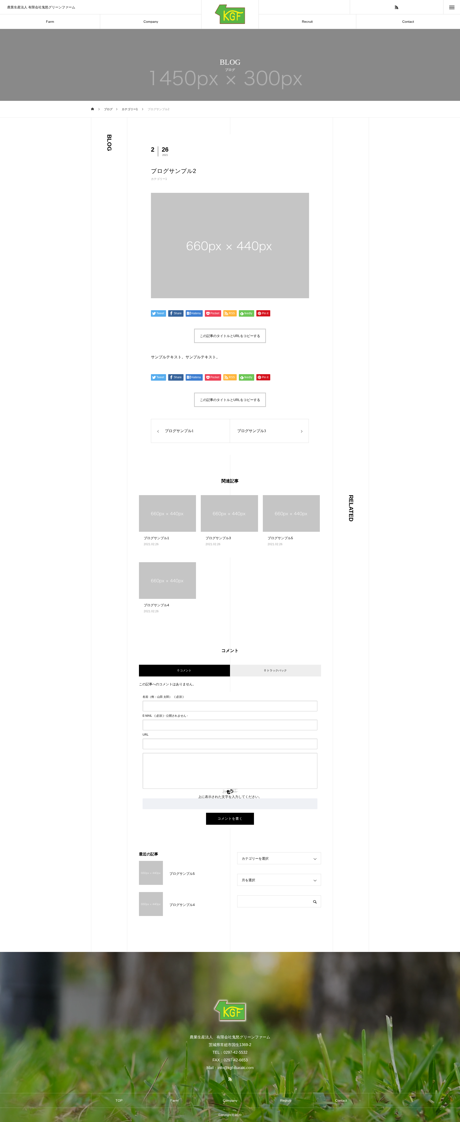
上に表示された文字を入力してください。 (230, 797)
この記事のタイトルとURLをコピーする (230, 336)
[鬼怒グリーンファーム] (230, 1011)
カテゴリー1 (159, 179)
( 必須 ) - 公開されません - (165, 715)
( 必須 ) (163, 696)
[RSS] (396, 7)
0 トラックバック (275, 670)
